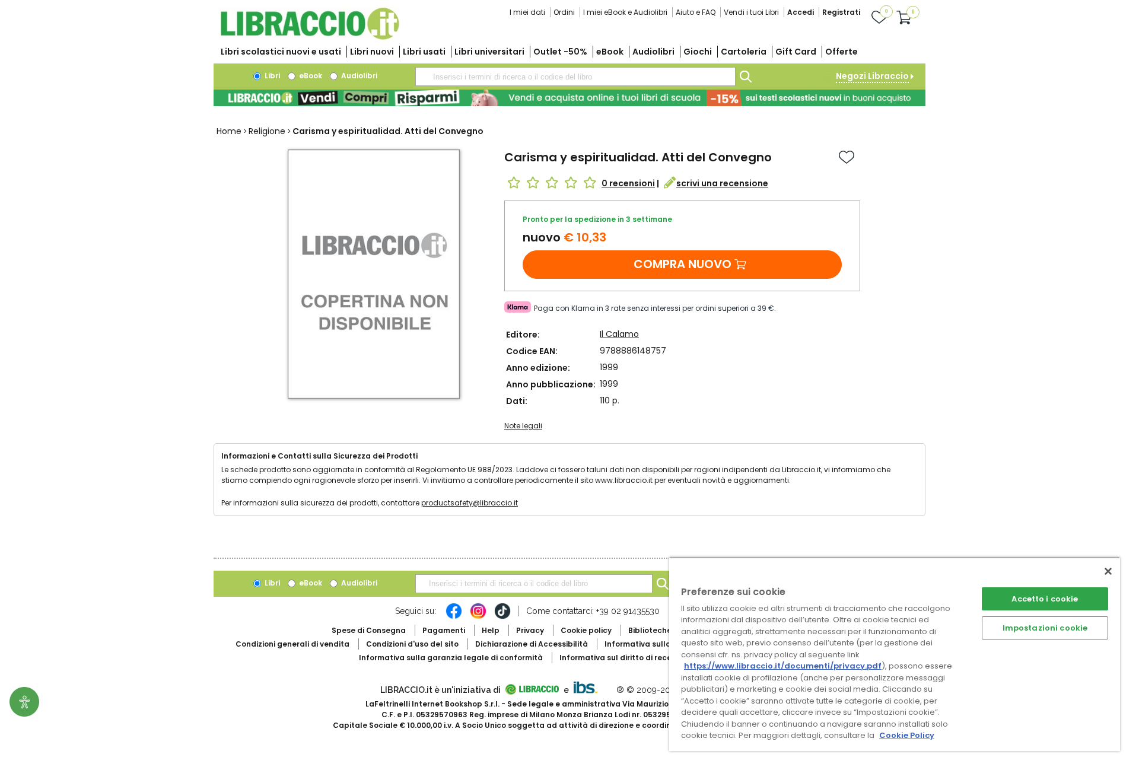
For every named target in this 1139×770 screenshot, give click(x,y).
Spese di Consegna (369, 630)
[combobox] (575, 76)
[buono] (569, 98)
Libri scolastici (281, 52)
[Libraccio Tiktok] (502, 617)
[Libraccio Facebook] (454, 617)
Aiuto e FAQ (695, 12)
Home (229, 131)
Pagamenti (443, 630)
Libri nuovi (372, 52)
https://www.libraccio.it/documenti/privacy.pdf (783, 666)
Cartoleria (743, 52)
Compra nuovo (682, 264)
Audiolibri (653, 52)
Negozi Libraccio (872, 76)
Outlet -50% (560, 52)
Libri (271, 76)
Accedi (800, 12)
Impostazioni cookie (1045, 628)
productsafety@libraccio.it (469, 503)
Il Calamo (619, 334)
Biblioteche (650, 630)
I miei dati (527, 12)
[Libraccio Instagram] (478, 617)
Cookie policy (586, 630)
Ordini (564, 12)
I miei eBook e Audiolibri (625, 12)
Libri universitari (489, 52)
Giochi (697, 52)
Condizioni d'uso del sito (412, 644)
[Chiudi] (1108, 571)
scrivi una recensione (722, 183)
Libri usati (424, 52)
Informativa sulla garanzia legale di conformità (451, 658)
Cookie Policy (906, 735)
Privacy (530, 630)
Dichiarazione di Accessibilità (531, 644)
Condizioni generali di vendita (292, 644)
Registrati (841, 12)
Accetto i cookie (1044, 598)
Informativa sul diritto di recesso (622, 658)
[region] (894, 654)
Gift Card (795, 52)
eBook (609, 52)
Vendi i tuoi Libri (751, 12)
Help (490, 630)
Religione (267, 131)
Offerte (841, 52)
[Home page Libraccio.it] (309, 37)
